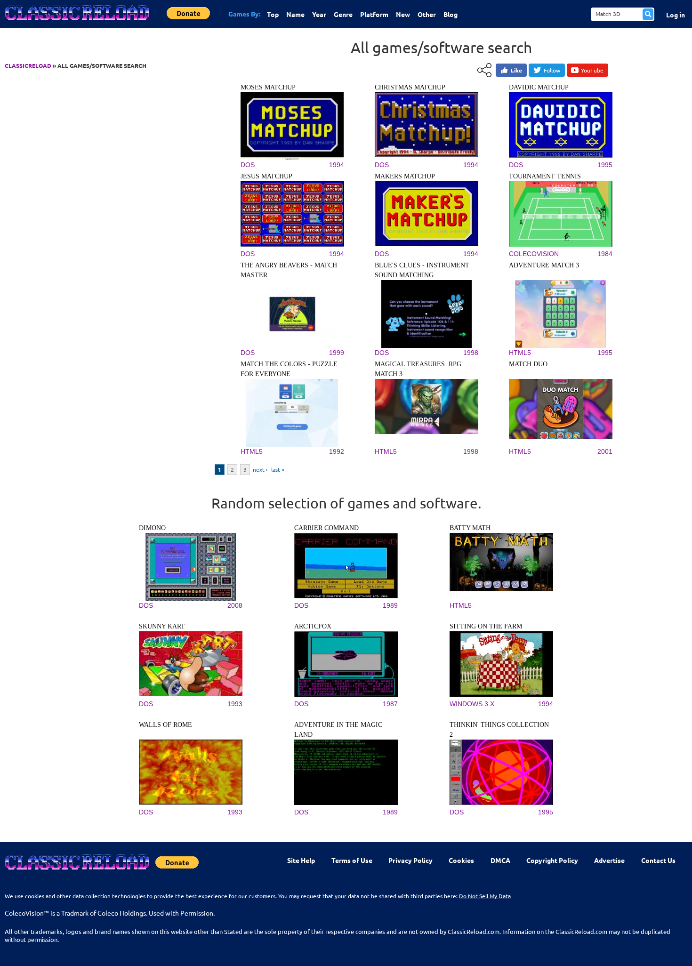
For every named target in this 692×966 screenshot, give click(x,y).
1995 (545, 812)
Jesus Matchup (266, 176)
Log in (675, 14)
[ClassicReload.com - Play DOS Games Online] (76, 22)
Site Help (301, 860)
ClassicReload (28, 65)
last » (277, 469)
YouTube (592, 70)
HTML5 (461, 605)
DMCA (500, 860)
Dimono (152, 527)
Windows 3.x (472, 704)
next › (260, 469)
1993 (234, 704)
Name (295, 14)
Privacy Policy (410, 860)
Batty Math (470, 527)
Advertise (609, 860)
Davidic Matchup (539, 87)
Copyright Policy (552, 860)
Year (319, 14)
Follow (552, 70)
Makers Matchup (405, 176)
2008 (234, 605)
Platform (374, 14)
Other (427, 14)
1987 (390, 704)
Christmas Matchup (410, 87)
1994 (545, 704)
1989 (390, 605)
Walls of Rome (165, 724)
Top (273, 14)
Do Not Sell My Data (485, 896)
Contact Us (658, 860)
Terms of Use (351, 860)
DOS (146, 605)
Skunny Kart (162, 626)
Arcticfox (312, 626)
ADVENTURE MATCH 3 (544, 265)
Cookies (461, 860)
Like (516, 70)
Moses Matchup (268, 87)
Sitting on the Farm (486, 626)
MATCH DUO (528, 364)
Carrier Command (326, 527)
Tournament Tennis (545, 176)
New (403, 14)
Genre (343, 14)
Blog (450, 14)
